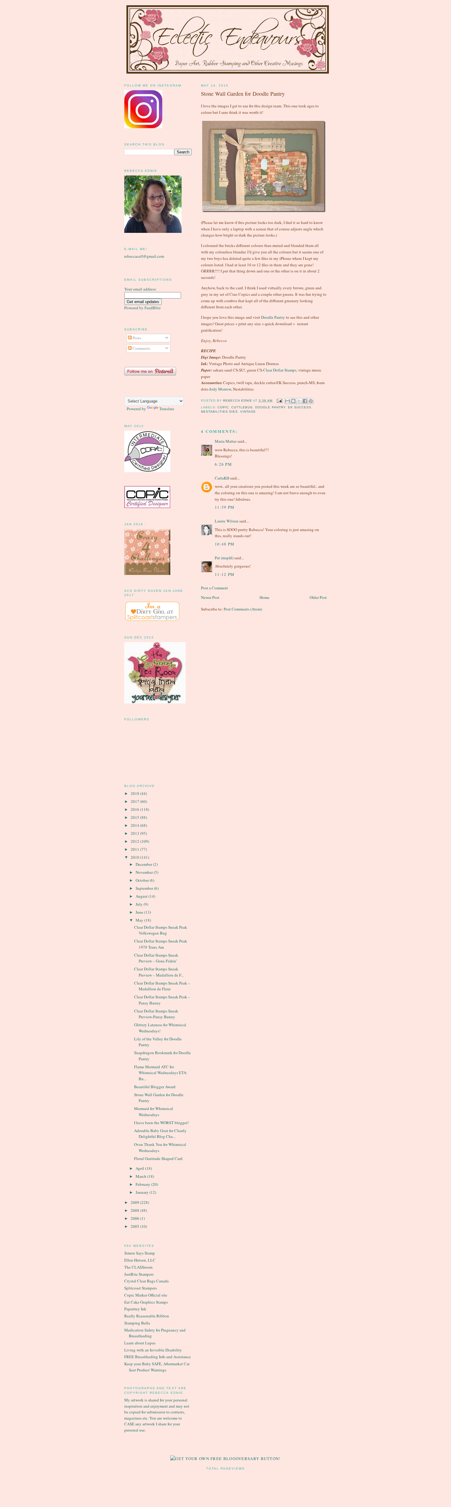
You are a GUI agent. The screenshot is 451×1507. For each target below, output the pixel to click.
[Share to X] (299, 401)
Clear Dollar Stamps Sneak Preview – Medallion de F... (159, 972)
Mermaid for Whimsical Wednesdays (153, 1111)
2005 (135, 1226)
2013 (135, 833)
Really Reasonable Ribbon (146, 1316)
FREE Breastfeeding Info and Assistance (157, 1356)
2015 (135, 817)
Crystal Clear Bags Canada (146, 1281)
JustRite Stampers (139, 1274)
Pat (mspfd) (224, 558)
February (143, 1184)
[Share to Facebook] (305, 401)
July (140, 904)
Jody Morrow (220, 389)
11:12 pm (224, 574)
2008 (135, 1210)
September (145, 888)
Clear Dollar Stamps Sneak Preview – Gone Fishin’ (156, 958)
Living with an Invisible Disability (153, 1350)
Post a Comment (214, 588)
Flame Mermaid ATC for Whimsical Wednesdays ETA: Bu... (160, 1072)
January (142, 1192)
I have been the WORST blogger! (161, 1122)
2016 (135, 809)
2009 (135, 1202)
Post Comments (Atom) (243, 609)
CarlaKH (222, 478)
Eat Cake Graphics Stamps (146, 1302)
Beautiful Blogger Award (154, 1086)
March (141, 1176)
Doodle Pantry (273, 317)
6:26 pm (223, 464)
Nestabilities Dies (219, 411)
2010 (135, 857)
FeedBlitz (153, 307)
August (142, 896)
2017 (135, 801)
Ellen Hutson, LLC (140, 1260)
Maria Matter (226, 441)
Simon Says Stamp (139, 1253)
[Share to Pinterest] (311, 401)
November (145, 872)
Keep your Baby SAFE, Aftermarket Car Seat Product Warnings (157, 1367)
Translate (166, 408)
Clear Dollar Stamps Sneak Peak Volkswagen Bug (160, 930)
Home (264, 597)
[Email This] (287, 401)
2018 (135, 793)
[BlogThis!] (293, 401)
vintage (248, 411)
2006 (135, 1218)
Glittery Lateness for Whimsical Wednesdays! (160, 1028)
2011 (135, 849)
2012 (135, 841)
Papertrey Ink (135, 1309)
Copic (223, 407)
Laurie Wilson (226, 521)
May (140, 920)
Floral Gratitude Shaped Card (158, 1158)
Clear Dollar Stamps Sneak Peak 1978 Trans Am (160, 944)
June (140, 912)
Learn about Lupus (140, 1343)
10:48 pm (224, 544)
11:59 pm (224, 507)
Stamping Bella (137, 1323)
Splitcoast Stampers (140, 1288)
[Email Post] (279, 400)
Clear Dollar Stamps (279, 370)
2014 (135, 825)
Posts (136, 338)
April (140, 1168)
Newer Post (210, 597)
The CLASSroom (138, 1267)
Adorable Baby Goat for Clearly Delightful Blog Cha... (160, 1133)
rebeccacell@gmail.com (144, 256)
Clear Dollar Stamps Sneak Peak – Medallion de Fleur (162, 986)
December (144, 864)
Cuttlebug (242, 407)
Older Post (318, 597)
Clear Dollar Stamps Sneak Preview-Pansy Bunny (156, 1014)
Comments (141, 348)
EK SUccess (299, 407)
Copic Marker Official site (145, 1295)
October (143, 880)
